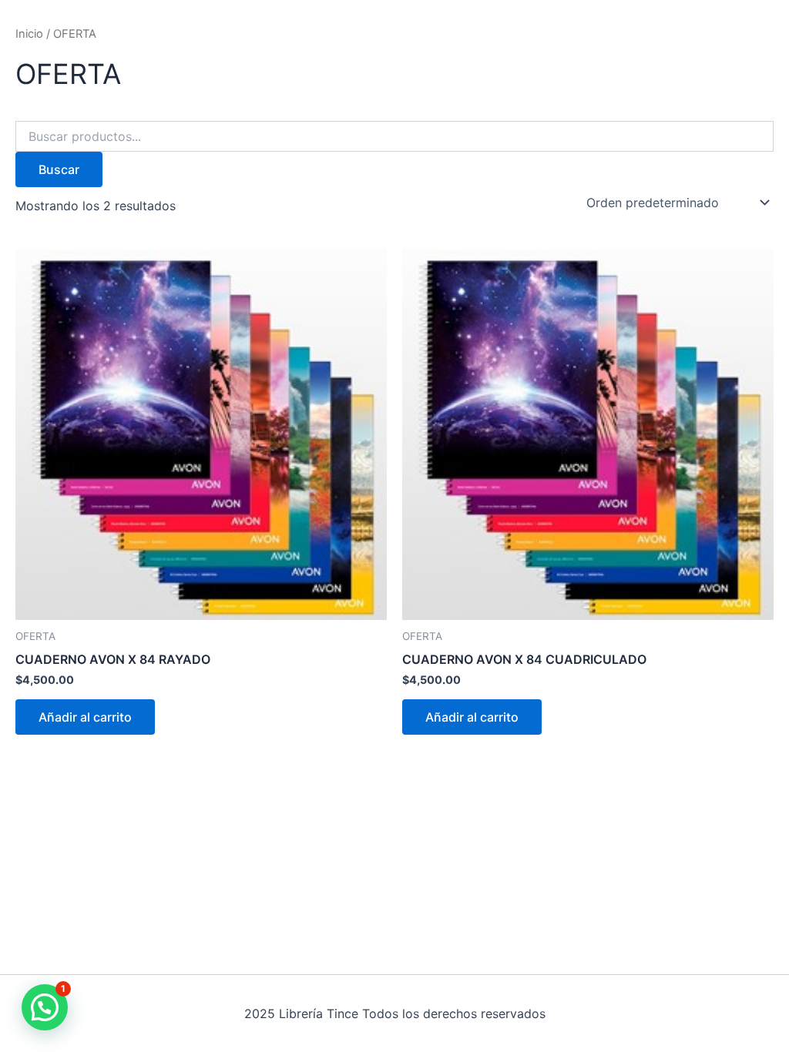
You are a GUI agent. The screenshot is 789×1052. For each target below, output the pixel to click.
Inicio (29, 34)
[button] (45, 1007)
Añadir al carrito (85, 717)
